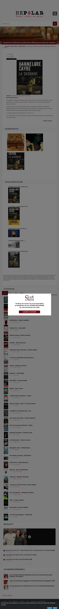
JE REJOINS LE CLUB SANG (29, 312)
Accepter (50, 607)
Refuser (55, 607)
